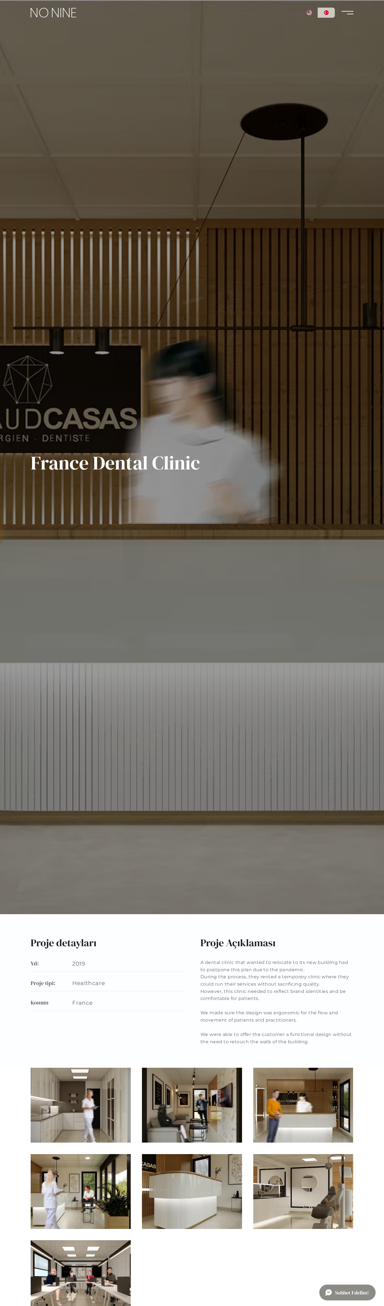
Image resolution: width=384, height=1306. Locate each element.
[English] (309, 13)
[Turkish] (326, 13)
